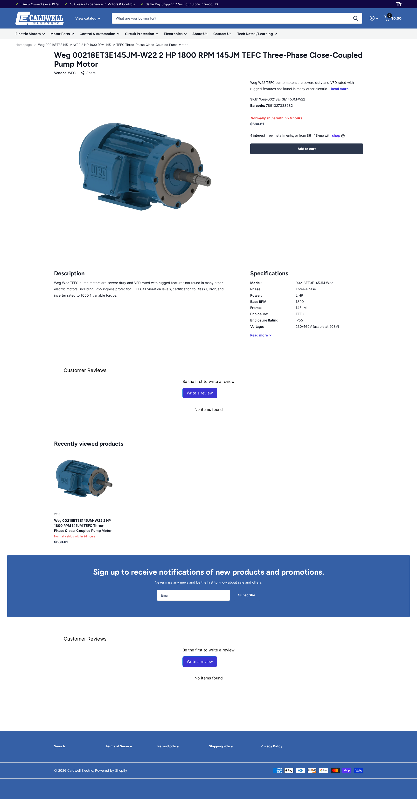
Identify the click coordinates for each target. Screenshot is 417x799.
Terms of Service (119, 746)
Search (59, 746)
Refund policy (168, 746)
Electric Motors (28, 34)
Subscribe (247, 595)
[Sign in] (373, 18)
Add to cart (307, 149)
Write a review (200, 393)
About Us (200, 34)
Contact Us (222, 34)
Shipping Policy (221, 746)
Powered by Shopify (111, 770)
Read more (339, 89)
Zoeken (355, 18)
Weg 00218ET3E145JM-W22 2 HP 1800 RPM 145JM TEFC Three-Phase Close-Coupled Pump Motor (83, 525)
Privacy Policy (271, 746)
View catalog (86, 18)
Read (259, 335)
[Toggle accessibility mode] (399, 4)
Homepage (23, 45)
